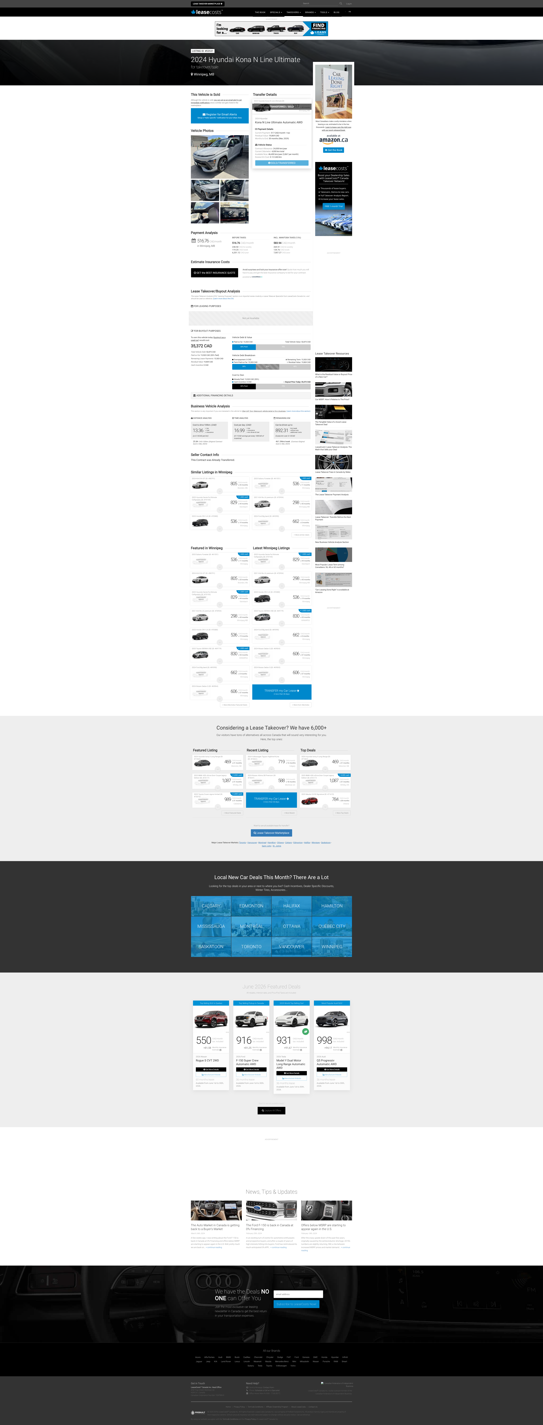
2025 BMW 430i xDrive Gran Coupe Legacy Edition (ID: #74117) (210, 776)
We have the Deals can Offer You (242, 1295)
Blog (337, 12)
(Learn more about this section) (298, 411)
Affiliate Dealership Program (277, 1407)
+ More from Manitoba (300, 705)
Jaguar (199, 1361)
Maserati (257, 1361)
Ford (297, 1357)
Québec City (332, 926)
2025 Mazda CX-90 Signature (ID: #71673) (317, 794)
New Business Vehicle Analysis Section (332, 542)
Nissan (316, 1361)
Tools (324, 12)
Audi (220, 1357)
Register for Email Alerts (220, 116)
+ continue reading (214, 1247)
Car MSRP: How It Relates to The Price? (332, 399)
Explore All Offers (272, 1110)
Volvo (293, 1366)
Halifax (307, 842)
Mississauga (211, 926)
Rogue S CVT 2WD (207, 1060)
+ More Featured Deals (232, 813)
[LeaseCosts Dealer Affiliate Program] (333, 199)
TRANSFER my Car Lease (280, 692)
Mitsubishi (304, 1361)
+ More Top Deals (341, 813)
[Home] (208, 12)
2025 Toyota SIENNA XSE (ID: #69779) (206, 649)
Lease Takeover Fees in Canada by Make (332, 472)
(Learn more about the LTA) (223, 299)
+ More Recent (289, 813)
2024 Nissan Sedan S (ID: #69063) (267, 667)
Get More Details (212, 1069)
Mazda (268, 1361)
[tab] (251, 395)
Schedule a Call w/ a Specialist (267, 1390)
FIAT (289, 1357)
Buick (237, 1357)
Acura (198, 1357)
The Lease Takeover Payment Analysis (332, 494)
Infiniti (345, 1357)
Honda (324, 1357)
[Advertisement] (333, 298)
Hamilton (272, 842)
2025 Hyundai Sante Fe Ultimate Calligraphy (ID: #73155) (204, 498)
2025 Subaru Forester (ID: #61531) (267, 479)
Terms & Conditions (255, 1407)
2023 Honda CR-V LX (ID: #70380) (205, 516)
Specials (275, 12)
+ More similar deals (301, 535)
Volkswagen (281, 1366)
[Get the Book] (333, 91)
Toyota (269, 1366)
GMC (315, 1357)
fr (350, 12)
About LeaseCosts (298, 1407)
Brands (309, 12)
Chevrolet (258, 1357)
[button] (220, 157)
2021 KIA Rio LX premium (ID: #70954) (269, 497)
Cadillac (246, 1357)
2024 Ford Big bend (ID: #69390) (266, 516)
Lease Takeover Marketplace (207, 4)
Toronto (242, 842)
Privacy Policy (239, 1407)
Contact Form (268, 1387)
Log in (349, 4)
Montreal (262, 842)
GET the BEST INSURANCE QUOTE (215, 272)
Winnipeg (316, 842)
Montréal (251, 926)
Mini (294, 1361)
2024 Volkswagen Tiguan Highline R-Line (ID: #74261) (263, 758)
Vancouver (252, 842)
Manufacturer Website (211, 1075)
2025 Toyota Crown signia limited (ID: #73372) (208, 795)
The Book (260, 12)
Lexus (237, 1361)
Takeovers (293, 12)
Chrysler (269, 1357)
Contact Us (313, 1407)
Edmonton (298, 842)
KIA (215, 1361)
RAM (336, 1361)
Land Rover (226, 1361)
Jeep (208, 1361)
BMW (228, 1357)
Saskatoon (326, 842)
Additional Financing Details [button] (214, 395)
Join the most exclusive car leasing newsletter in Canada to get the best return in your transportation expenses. (241, 1311)
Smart (344, 1361)
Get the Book (334, 150)
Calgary (288, 842)
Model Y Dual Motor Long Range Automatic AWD (290, 1064)
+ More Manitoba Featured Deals (234, 705)
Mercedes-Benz (282, 1361)
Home (228, 1407)
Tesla (260, 1366)
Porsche (326, 1361)
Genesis (305, 1357)
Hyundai (335, 1357)
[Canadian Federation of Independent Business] (336, 1385)
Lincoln (247, 1361)
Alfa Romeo (209, 1357)
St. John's (277, 846)
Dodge (280, 1357)
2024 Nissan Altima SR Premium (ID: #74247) (262, 776)
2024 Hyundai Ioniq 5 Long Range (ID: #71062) (208, 758)
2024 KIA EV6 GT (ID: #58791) (203, 479)
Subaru (251, 1366)
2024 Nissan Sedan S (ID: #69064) (205, 686)
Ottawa (280, 842)
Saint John (266, 846)
